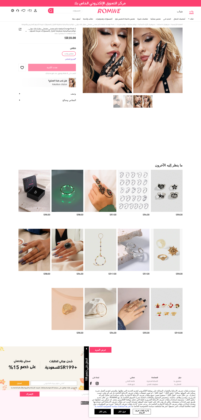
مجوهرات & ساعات (163, 24)
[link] (100, 3)
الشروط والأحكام (23, 387)
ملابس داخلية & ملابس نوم (125, 18)
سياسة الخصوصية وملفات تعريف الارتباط (44, 387)
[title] (100, 165)
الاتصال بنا (177, 384)
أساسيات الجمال (179, 18)
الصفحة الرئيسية (177, 24)
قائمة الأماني (130, 381)
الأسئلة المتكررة (152, 381)
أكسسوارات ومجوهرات (104, 18)
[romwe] (109, 10)
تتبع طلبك (131, 384)
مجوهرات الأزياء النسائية (146, 24)
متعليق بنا (177, 381)
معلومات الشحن (152, 384)
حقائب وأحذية (88, 18)
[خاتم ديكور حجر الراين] (100, 191)
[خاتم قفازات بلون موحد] (133, 309)
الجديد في (167, 18)
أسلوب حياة (76, 18)
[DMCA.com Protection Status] (86, 402)
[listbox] (35, 10)
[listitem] (167, 198)
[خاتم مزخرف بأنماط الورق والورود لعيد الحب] (67, 309)
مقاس (73, 48)
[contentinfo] (179, 214)
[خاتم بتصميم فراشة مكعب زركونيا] (133, 250)
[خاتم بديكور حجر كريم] (67, 250)
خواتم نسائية (132, 24)
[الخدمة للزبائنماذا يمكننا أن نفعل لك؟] (17, 10)
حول (179, 377)
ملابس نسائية (156, 18)
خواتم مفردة (121, 24)
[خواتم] (133, 191)
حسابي (132, 377)
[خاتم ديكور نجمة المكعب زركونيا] (34, 250)
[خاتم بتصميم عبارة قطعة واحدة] (34, 191)
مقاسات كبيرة (142, 18)
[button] (22, 67)
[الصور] (133, 61)
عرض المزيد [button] (100, 349)
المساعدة (155, 377)
